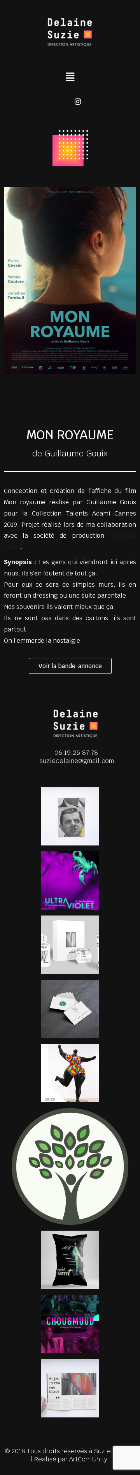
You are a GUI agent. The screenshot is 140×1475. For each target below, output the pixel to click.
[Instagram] (78, 101)
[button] (70, 77)
